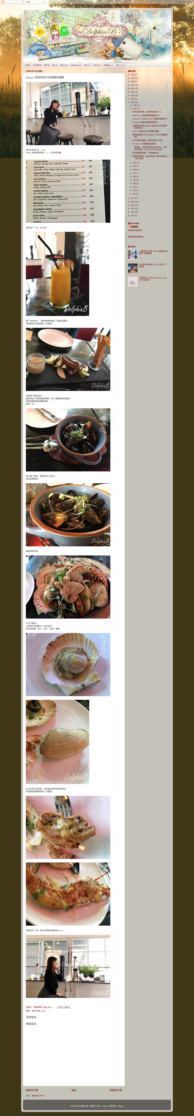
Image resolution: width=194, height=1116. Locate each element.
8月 (134, 170)
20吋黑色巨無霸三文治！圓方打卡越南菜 (153, 265)
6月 (134, 177)
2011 (132, 215)
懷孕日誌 (46, 65)
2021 (133, 92)
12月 (135, 105)
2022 (133, 88)
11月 (134, 109)
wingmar (105, 1106)
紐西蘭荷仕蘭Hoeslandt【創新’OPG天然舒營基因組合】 (150, 127)
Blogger (121, 1106)
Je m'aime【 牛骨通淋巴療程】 (145, 144)
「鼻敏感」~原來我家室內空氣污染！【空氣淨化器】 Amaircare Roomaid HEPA (150, 148)
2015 (133, 205)
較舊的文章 (116, 1090)
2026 (133, 75)
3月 (134, 187)
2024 (133, 81)
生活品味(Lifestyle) (76, 65)
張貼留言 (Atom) (38, 1096)
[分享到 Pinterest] (68, 1007)
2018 (133, 102)
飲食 (38, 1011)
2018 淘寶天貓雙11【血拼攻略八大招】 (148, 140)
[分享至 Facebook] (66, 1007)
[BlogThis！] (61, 1007)
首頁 (73, 1090)
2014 (133, 208)
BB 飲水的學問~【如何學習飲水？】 (147, 112)
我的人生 (55, 65)
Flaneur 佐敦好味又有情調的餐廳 (146, 131)
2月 (134, 190)
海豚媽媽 (134, 227)
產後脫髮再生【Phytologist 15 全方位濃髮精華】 (150, 136)
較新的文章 (32, 1090)
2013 (133, 212)
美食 (34, 1011)
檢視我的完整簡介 (135, 230)
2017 (133, 198)
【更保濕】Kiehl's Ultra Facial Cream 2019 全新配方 (153, 279)
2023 (133, 85)
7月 (134, 173)
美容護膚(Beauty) (108, 65)
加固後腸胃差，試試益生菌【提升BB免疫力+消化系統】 (150, 157)
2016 (133, 202)
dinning (43, 1011)
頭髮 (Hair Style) (120, 65)
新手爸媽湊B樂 (37, 65)
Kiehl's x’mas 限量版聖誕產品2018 (146, 115)
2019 (133, 99)
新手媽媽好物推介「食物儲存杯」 (146, 153)
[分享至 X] (63, 1007)
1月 (134, 194)
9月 (134, 166)
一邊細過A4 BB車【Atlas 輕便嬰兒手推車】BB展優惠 (153, 252)
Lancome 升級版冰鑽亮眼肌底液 (145, 122)
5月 (134, 180)
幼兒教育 (27, 65)
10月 (135, 163)
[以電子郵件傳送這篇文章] (58, 1007)
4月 (134, 183)
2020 (133, 95)
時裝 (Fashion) (64, 65)
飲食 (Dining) (87, 65)
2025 (133, 78)
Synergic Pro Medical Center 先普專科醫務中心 (150, 119)
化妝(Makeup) (97, 65)
